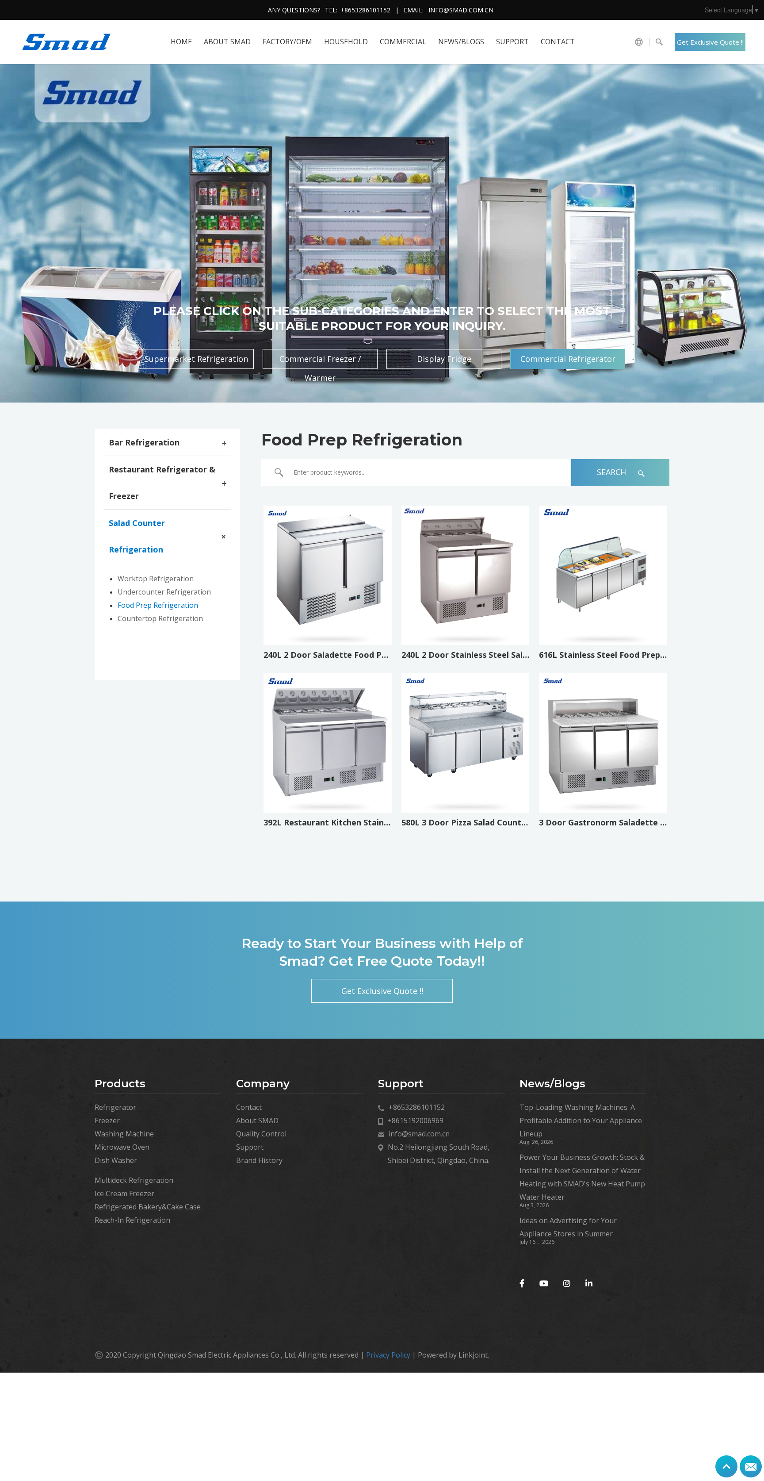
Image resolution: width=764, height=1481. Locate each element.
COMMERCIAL (403, 42)
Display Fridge (444, 358)
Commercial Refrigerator (567, 358)
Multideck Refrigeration (134, 1180)
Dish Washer (116, 1160)
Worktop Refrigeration (156, 578)
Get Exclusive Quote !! (710, 42)
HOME (181, 42)
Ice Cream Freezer (124, 1193)
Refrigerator (115, 1107)
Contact (558, 42)
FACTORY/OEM (287, 42)
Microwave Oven (122, 1147)
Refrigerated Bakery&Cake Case (148, 1207)
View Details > (327, 618)
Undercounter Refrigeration (164, 592)
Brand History (259, 1160)
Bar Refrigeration (144, 442)
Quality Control (261, 1134)
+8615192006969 (415, 1120)
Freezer (107, 1120)
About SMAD (227, 42)
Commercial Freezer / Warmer (320, 361)
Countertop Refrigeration (160, 618)
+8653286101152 (365, 10)
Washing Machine (124, 1134)
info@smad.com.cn (460, 10)
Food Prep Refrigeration (158, 605)
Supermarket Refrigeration (196, 358)
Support (512, 42)
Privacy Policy (388, 1355)
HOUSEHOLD (346, 42)
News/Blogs (461, 42)
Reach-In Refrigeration (132, 1220)
